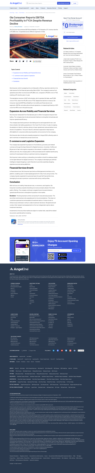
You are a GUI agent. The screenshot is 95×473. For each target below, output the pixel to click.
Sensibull (18, 361)
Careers (12, 296)
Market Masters (75, 100)
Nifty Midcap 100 (48, 368)
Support (66, 8)
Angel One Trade (28, 359)
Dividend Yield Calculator (53, 293)
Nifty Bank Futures (27, 371)
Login (74, 3)
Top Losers (50, 325)
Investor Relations (14, 293)
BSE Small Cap (64, 368)
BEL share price (51, 344)
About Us (12, 288)
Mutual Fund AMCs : (14, 384)
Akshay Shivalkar (18, 26)
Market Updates (67, 103)
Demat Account (70, 286)
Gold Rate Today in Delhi (35, 376)
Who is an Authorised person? (35, 319)
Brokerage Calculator (52, 285)
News (37, 8)
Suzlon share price (14, 339)
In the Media (13, 291)
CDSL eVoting (72, 458)
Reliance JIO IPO (70, 317)
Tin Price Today (70, 381)
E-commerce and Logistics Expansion (24, 75)
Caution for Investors (34, 460)
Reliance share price (71, 338)
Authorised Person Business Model (36, 325)
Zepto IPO (69, 322)
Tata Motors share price (15, 343)
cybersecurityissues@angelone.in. (46, 447)
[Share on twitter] (23, 61)
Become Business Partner (35, 315)
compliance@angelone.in (42, 444)
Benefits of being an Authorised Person (37, 320)
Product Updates (76, 106)
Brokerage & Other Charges (16, 286)
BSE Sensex (56, 368)
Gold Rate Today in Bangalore (75, 376)
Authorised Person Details (35, 329)
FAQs (74, 455)
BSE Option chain (64, 373)
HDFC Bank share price (34, 338)
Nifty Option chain (19, 373)
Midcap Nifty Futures (37, 371)
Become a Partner (51, 8)
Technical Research (14, 322)
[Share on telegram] (16, 61)
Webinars (12, 295)
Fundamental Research (15, 320)
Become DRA (32, 317)
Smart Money (13, 317)
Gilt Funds (57, 387)
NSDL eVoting (79, 458)
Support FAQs (33, 350)
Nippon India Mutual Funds (76, 384)
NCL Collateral (65, 458)
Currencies (32, 300)
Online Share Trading (71, 290)
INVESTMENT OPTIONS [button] (35, 283)
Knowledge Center (14, 315)
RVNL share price (33, 341)
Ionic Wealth (29, 356)
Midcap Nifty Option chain (42, 373)
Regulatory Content (24, 455)
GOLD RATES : (13, 376)
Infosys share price (71, 339)
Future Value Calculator (53, 295)
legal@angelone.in (43, 448)
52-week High (51, 320)
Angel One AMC (22, 356)
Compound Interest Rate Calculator (55, 296)
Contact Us (13, 290)
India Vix (70, 368)
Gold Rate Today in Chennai (47, 376)
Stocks (31, 285)
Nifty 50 (17, 368)
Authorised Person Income (35, 322)
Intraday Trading (70, 291)
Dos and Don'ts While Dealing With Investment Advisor (60, 455)
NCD (30, 303)
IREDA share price (14, 341)
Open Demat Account (63, 3)
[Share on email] (30, 61)
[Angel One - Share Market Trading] (16, 3)
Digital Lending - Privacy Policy (23, 458)
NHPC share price (33, 339)
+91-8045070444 (31, 447)
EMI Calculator (51, 308)
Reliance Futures (46, 371)
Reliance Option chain (54, 373)
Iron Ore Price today (61, 381)
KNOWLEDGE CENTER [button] (72, 283)
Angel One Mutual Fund (25, 384)
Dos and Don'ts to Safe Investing (36, 455)
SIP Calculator (51, 288)
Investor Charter (46, 458)
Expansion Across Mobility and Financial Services (27, 72)
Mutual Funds (75, 103)
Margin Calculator (51, 286)
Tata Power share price (34, 344)
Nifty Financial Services (31, 368)
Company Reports (14, 324)
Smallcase (23, 361)
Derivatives (69, 296)
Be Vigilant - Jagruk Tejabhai (16, 327)
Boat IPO (69, 320)
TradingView (37, 361)
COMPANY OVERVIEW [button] (15, 283)
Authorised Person (71, 303)
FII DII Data (50, 327)
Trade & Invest (13, 8)
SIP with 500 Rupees (34, 290)
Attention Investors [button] (15, 393)
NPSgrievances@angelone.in (15, 445)
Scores (46, 455)
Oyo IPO (68, 319)
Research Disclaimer (14, 455)
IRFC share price (14, 338)
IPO (68, 295)
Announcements (51, 317)
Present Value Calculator (53, 301)
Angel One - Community (15, 325)
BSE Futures (54, 371)
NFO (30, 291)
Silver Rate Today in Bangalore (38, 379)
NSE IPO (69, 315)
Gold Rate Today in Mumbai (23, 376)
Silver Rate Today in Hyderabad (24, 379)
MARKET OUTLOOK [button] (52, 314)
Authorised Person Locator (35, 331)
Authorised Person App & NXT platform (37, 327)
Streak (28, 361)
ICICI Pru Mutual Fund (64, 384)
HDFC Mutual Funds (54, 384)
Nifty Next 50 (41, 368)
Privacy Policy (33, 451)
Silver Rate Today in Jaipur (66, 379)
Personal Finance (67, 106)
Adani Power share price (53, 339)
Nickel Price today (51, 381)
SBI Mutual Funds (35, 384)
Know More (20, 224)
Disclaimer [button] (12, 429)
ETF (30, 298)
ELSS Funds (27, 387)
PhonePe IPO (69, 324)
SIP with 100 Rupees (33, 288)
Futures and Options (34, 295)
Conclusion (16, 81)
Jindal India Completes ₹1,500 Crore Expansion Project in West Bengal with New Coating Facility (72, 60)
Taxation (79, 110)
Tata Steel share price (52, 338)
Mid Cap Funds (64, 387)
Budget (65, 93)
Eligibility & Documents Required (36, 324)
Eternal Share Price (52, 343)
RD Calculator (51, 300)
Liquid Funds (34, 387)
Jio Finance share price (71, 343)
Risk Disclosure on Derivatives (22, 460)
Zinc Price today (42, 381)
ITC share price (70, 341)
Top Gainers (50, 324)
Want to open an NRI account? (72, 41)
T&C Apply (79, 455)
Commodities (71, 93)
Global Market (76, 96)
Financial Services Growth (20, 78)
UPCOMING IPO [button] (70, 314)
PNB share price (51, 341)
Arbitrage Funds (50, 387)
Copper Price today (22, 381)
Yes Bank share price (15, 344)
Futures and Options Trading (73, 300)
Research (66, 110)
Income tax (69, 302)
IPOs (69, 100)
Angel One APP (20, 359)
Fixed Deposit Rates (60, 359)
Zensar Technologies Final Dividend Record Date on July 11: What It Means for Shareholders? (72, 75)
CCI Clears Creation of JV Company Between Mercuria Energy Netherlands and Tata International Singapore (73, 53)
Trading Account (70, 288)
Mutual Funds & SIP (24, 8)
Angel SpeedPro (36, 359)
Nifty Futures (18, 371)
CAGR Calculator (51, 291)
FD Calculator (51, 298)
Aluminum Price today (32, 381)
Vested (32, 361)
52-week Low (51, 322)
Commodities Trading (71, 298)
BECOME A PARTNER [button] (34, 314)
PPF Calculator (51, 307)
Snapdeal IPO (70, 325)
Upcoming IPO (32, 293)
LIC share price (70, 344)
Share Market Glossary (52, 319)
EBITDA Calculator (52, 303)
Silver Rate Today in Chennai (53, 379)
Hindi (65, 100)
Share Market (72, 110)
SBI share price (32, 343)
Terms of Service (41, 451)
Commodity (32, 301)
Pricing (60, 8)
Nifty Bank (22, 368)
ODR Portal (12, 460)
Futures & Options (67, 96)
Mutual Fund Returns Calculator (54, 305)
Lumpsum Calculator (52, 290)
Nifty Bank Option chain (30, 373)
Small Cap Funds (41, 387)
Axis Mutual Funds (44, 384)
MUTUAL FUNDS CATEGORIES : (16, 387)
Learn (32, 8)
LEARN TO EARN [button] (14, 314)
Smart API (53, 359)
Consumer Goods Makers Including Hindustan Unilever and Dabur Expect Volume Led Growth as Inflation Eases (72, 68)
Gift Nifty (75, 368)
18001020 (25, 350)
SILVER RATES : (13, 379)
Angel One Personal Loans (36, 458)
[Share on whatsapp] (19, 61)
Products (43, 8)
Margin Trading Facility (44, 359)
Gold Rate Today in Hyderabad (61, 376)
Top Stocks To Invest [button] (16, 336)
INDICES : (12, 368)
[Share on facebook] (27, 61)
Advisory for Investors (55, 458)
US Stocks (32, 296)
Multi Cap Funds (72, 387)
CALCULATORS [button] (51, 283)
